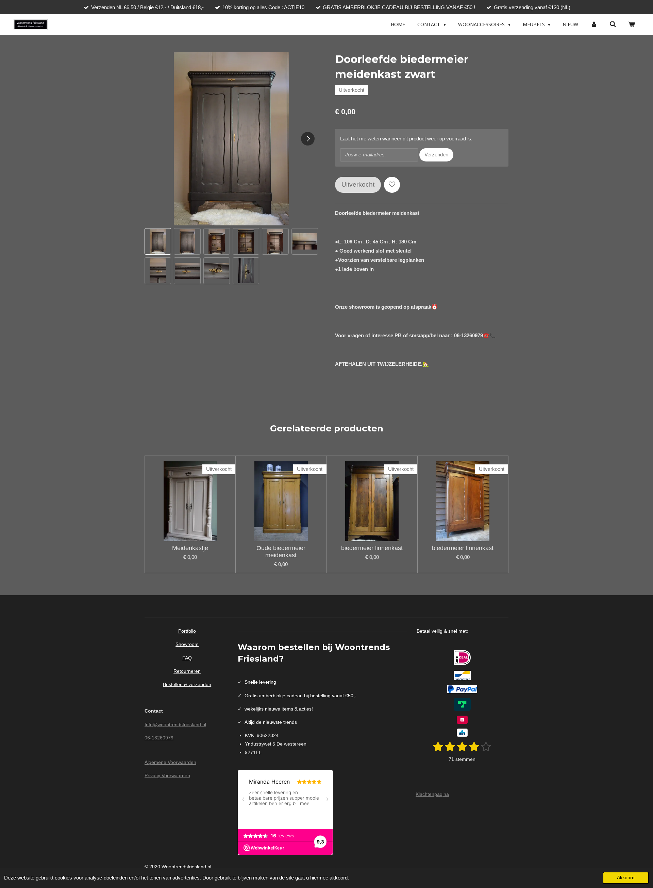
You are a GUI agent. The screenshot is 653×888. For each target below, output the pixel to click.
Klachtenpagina (432, 794)
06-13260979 (159, 737)
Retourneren (187, 671)
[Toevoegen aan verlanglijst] (392, 185)
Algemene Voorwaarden (170, 762)
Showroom (187, 644)
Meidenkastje (190, 548)
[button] (158, 241)
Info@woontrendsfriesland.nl (175, 724)
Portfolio (187, 631)
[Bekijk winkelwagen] (631, 24)
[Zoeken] (613, 24)
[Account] (594, 24)
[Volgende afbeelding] (308, 139)
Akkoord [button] (626, 877)
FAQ (187, 658)
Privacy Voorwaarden (167, 775)
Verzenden (436, 154)
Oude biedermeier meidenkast (280, 552)
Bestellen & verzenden (187, 684)
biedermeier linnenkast (372, 548)
